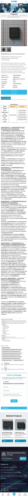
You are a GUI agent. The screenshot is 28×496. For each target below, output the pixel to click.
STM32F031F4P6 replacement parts (11, 355)
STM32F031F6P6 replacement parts (11, 358)
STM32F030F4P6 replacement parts (11, 351)
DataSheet (14, 93)
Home (9, 15)
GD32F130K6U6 (6, 347)
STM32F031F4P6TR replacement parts (11, 353)
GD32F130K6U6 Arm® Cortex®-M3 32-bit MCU (14, 383)
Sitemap (4, 488)
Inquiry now (14, 91)
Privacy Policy (14, 488)
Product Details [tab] (6, 98)
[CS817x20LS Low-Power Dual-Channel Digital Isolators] (20, 425)
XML (7, 488)
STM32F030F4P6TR (18, 360)
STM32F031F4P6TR (7, 360)
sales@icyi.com (10, 470)
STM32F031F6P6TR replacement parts (11, 356)
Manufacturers (15, 15)
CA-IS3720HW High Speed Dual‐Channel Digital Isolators (7, 433)
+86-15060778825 (13, 467)
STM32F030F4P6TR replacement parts (12, 349)
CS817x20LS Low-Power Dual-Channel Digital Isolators (20, 433)
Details (4, 440)
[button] (26, 429)
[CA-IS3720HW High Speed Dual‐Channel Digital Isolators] (7, 425)
